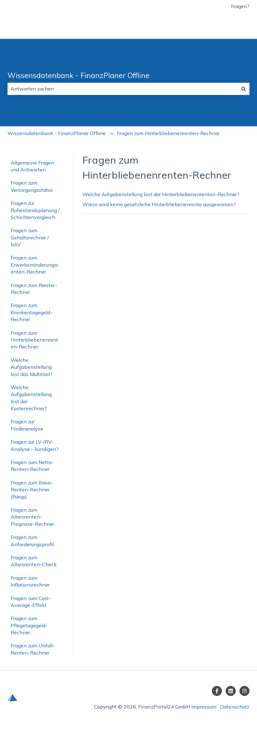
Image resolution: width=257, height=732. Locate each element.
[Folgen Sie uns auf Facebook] (217, 691)
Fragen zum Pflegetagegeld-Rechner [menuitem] (29, 625)
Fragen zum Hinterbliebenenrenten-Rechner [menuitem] (34, 340)
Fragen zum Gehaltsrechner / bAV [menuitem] (30, 237)
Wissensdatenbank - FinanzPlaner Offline (78, 75)
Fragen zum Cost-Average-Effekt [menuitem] (31, 601)
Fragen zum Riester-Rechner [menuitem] (34, 288)
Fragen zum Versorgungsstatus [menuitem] (32, 186)
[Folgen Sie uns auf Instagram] (244, 691)
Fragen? (240, 6)
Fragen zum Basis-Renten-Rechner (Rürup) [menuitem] (32, 489)
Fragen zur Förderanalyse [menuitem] (27, 424)
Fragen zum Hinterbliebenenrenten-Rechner (168, 133)
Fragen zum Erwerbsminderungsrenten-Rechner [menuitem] (34, 264)
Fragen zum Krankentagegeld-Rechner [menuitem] (31, 312)
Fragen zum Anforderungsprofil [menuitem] (32, 540)
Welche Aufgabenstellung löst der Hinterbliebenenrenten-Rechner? (160, 194)
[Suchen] (243, 89)
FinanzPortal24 (225, 26)
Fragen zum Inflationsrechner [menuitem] (30, 581)
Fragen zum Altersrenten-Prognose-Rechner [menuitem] (32, 517)
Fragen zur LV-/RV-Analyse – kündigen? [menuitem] (35, 445)
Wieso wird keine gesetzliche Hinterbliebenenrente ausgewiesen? (159, 204)
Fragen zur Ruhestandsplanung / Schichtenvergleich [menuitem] (35, 210)
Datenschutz (234, 706)
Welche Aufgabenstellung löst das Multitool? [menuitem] (31, 367)
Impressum (203, 706)
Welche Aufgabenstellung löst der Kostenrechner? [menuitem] (31, 397)
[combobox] (123, 89)
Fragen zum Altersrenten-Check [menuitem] (34, 560)
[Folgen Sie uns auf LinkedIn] (231, 691)
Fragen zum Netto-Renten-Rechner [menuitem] (32, 465)
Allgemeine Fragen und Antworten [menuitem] (32, 166)
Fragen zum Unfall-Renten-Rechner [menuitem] (33, 649)
